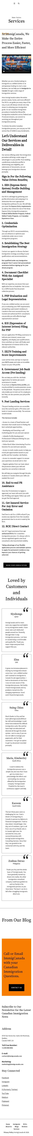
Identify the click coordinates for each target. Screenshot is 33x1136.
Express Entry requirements (21, 206)
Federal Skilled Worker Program (13, 213)
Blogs (17, 1127)
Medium (5, 1097)
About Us (9, 1127)
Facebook (5, 1078)
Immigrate (16, 1124)
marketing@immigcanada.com (12, 1064)
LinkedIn (5, 1085)
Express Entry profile (19, 385)
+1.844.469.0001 (7, 1048)
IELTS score (9, 362)
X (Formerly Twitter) (10, 1089)
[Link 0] (14, 3)
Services (16, 1129)
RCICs (25, 1124)
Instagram (5, 1082)
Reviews (24, 1127)
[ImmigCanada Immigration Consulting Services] (16, 9)
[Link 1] (18, 3)
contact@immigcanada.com (12, 1056)
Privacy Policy (9, 1132)
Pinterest (5, 1105)
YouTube (5, 1093)
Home (13, 17)
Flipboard (5, 1101)
